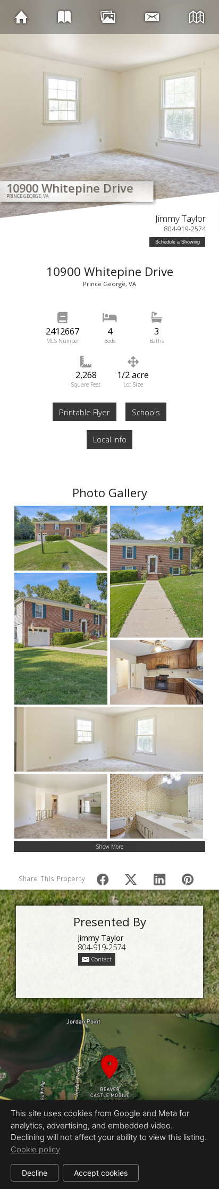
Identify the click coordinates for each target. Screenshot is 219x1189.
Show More (109, 846)
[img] (21, 16)
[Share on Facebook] (103, 879)
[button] (109, 1079)
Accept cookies (101, 1172)
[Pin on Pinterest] (188, 879)
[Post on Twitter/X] (131, 879)
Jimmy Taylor (180, 218)
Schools (146, 412)
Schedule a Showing (177, 242)
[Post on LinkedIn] (159, 879)
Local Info (110, 439)
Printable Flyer (84, 412)
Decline (34, 1172)
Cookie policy (35, 1149)
